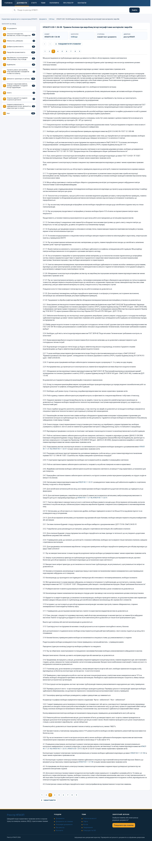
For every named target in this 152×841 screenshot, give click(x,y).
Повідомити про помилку (69, 44)
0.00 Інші (51, 19)
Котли (85, 824)
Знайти (134, 10)
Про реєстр (60, 827)
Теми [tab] (43, 3)
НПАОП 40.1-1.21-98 (85, 498)
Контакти (59, 830)
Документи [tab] (22, 3)
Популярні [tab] (54, 3)
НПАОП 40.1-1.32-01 (59, 449)
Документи (43, 19)
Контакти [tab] (82, 3)
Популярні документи (64, 824)
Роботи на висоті (89, 818)
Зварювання (88, 827)
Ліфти (85, 821)
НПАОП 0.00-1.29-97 (75, 749)
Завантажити (49, 800)
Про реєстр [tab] (68, 3)
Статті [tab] (34, 3)
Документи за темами (64, 821)
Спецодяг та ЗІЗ (89, 830)
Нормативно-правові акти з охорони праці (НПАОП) (19, 19)
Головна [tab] (8, 3)
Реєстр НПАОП (15, 814)
